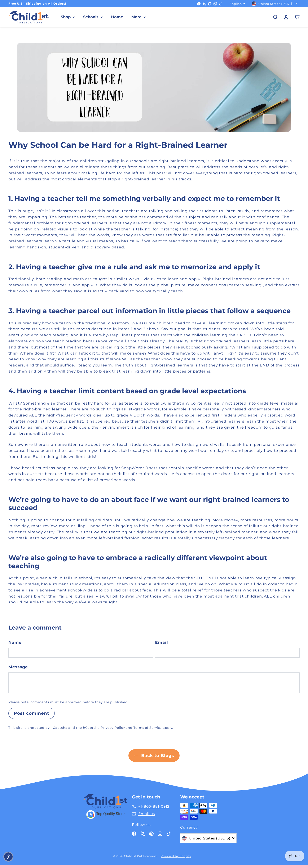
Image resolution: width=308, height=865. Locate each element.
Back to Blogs (157, 755)
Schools (91, 17)
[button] (8, 857)
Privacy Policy (113, 728)
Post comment (31, 713)
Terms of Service (147, 728)
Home (117, 17)
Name (15, 642)
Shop (66, 17)
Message (18, 666)
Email (161, 642)
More (136, 17)
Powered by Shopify (176, 856)
